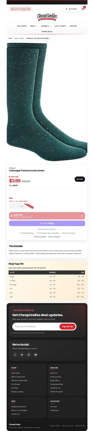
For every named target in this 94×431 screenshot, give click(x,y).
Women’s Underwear (19, 380)
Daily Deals (22, 26)
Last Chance (60, 26)
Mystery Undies (17, 392)
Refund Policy (80, 426)
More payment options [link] (47, 229)
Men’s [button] (32, 26)
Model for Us (55, 388)
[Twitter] (22, 354)
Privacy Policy (55, 426)
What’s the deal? (56, 392)
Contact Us (15, 414)
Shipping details (40, 236)
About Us (53, 373)
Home (10, 38)
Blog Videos (54, 380)
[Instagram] (29, 354)
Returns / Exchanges (19, 410)
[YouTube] (35, 354)
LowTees (73, 26)
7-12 (21, 206)
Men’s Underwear (18, 377)
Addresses (54, 410)
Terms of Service (68, 426)
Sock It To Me (19, 38)
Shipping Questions (18, 406)
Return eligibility (54, 236)
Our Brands (15, 384)
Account (53, 406)
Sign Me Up (67, 326)
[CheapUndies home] (47, 17)
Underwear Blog (56, 384)
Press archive (55, 377)
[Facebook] (15, 354)
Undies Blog (47, 31)
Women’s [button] (45, 26)
